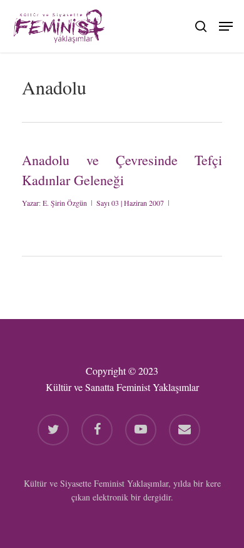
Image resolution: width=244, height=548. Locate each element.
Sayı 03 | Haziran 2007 (130, 203)
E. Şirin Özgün (65, 203)
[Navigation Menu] (226, 24)
